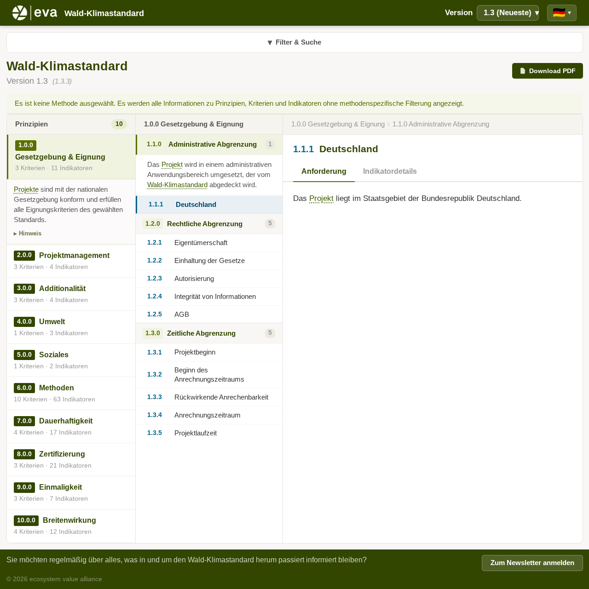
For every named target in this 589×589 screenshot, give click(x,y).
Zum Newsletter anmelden (532, 562)
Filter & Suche (294, 42)
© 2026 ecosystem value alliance (54, 579)
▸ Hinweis (27, 233)
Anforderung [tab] (323, 171)
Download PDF (552, 70)
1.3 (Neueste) (511, 12)
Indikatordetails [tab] (390, 171)
